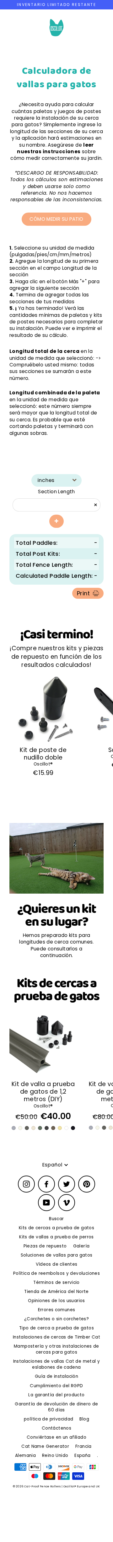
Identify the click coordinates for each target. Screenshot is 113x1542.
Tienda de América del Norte (56, 1292)
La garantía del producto (56, 1395)
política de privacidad (48, 1419)
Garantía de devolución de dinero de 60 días (56, 1407)
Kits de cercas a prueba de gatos (56, 1228)
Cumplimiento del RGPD (56, 1386)
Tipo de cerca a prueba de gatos (56, 1328)
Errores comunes (56, 1310)
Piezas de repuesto (45, 1246)
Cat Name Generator (45, 1446)
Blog (84, 1419)
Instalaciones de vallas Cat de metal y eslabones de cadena (56, 1364)
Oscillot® (43, 764)
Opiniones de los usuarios (56, 1301)
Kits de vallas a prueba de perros (56, 1237)
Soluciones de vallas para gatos (57, 1255)
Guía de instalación (56, 1376)
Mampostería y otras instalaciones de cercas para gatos (56, 1349)
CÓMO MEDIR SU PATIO (56, 219)
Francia (83, 1446)
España (82, 1455)
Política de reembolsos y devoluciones (56, 1273)
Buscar (56, 1219)
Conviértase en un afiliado (56, 1437)
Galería (81, 1246)
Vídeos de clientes (57, 1264)
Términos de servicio (56, 1282)
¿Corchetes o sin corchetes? (56, 1319)
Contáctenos (56, 1428)
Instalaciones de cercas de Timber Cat (56, 1337)
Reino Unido (55, 1455)
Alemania (25, 1455)
